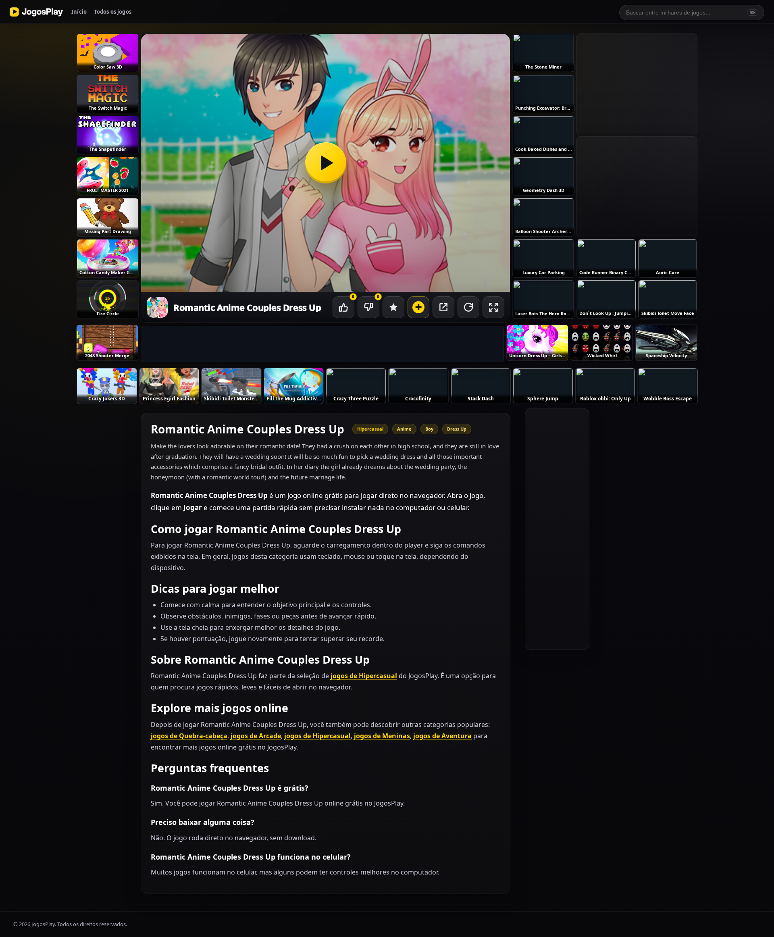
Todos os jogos (112, 11)
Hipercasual (370, 429)
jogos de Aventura (442, 735)
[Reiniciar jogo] (468, 307)
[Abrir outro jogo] (418, 307)
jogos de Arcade (256, 735)
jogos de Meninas (382, 735)
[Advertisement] (322, 344)
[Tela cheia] (493, 307)
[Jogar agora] (325, 163)
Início (79, 11)
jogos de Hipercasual (364, 675)
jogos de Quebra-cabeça (189, 735)
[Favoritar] (393, 307)
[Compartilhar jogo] (443, 307)
